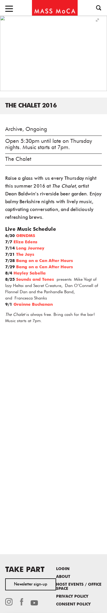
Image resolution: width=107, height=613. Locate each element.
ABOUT (63, 577)
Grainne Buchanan (33, 305)
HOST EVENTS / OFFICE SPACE (79, 587)
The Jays (25, 255)
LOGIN (63, 569)
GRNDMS (25, 236)
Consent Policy (73, 604)
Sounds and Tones (35, 280)
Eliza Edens (25, 242)
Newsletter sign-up (30, 584)
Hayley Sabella (30, 273)
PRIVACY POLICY (72, 597)
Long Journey (30, 248)
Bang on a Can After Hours (44, 261)
